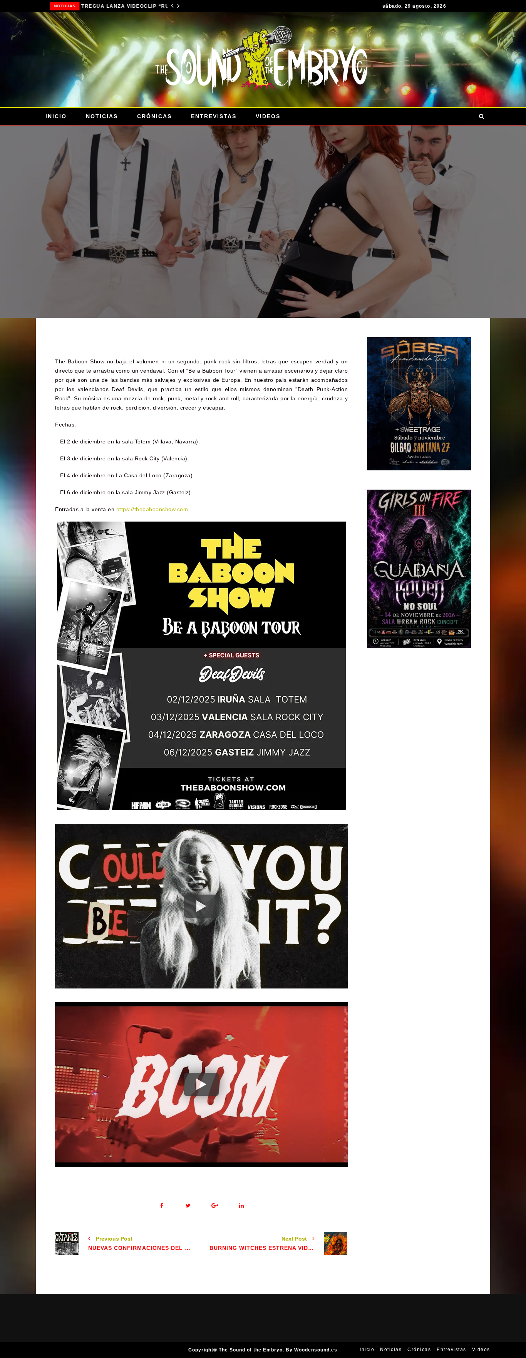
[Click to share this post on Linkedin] (241, 1205)
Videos (268, 116)
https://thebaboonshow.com (152, 509)
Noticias (56, 6)
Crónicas (154, 116)
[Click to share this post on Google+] (214, 1205)
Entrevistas (213, 116)
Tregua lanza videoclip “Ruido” (119, 6)
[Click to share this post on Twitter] (188, 1205)
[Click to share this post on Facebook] (161, 1205)
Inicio (56, 116)
